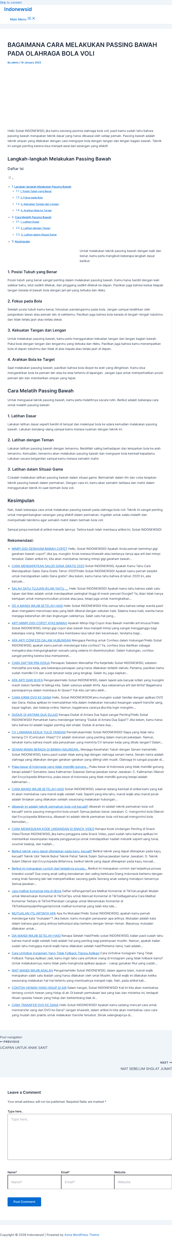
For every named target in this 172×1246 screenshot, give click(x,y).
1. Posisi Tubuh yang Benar (36, 191)
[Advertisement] (86, 95)
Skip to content (11, 2)
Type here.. (15, 1111)
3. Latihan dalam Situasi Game (39, 234)
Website (119, 1172)
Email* (65, 1172)
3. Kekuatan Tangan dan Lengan (40, 204)
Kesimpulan (22, 241)
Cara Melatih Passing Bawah (33, 217)
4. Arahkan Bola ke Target (36, 210)
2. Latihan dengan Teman (35, 228)
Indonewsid (18, 9)
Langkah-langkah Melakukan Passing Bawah (42, 186)
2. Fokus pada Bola (32, 197)
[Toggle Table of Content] (11, 179)
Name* (12, 1172)
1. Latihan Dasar (29, 221)
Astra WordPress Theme (81, 1235)
